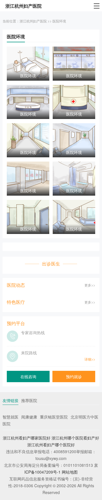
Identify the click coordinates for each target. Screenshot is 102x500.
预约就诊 (74, 376)
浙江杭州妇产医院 (33, 20)
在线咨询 (28, 376)
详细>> (89, 359)
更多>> (89, 285)
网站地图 (70, 472)
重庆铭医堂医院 (54, 417)
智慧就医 (10, 417)
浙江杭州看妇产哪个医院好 (51, 444)
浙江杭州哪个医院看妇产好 (75, 438)
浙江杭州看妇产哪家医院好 (26, 438)
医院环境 (59, 20)
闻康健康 (29, 417)
